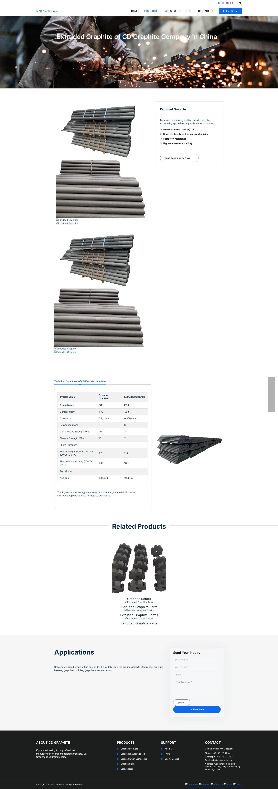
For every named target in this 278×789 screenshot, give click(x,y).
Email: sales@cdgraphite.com (219, 760)
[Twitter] (223, 3)
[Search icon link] (240, 4)
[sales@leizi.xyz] (231, 3)
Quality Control (172, 759)
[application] (158, 11)
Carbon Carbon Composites (134, 759)
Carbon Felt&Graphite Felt (133, 754)
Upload (180, 702)
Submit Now (197, 709)
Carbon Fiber (127, 769)
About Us (169, 748)
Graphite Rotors (139, 599)
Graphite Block (128, 764)
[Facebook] (219, 3)
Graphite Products (129, 748)
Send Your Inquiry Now (177, 157)
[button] (230, 11)
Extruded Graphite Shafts (139, 615)
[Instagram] (227, 3)
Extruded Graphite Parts (139, 607)
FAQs (167, 754)
